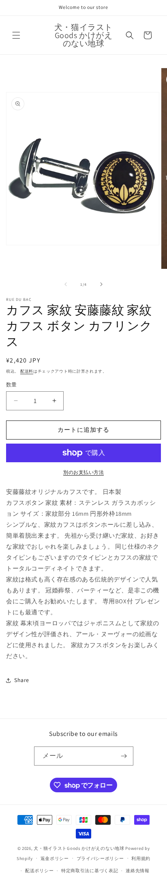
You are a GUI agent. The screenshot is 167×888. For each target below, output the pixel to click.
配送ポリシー (39, 870)
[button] (16, 35)
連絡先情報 (138, 870)
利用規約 (140, 858)
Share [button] (21, 680)
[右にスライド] (101, 284)
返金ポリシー (55, 858)
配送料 (26, 371)
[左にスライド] (66, 284)
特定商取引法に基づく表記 (89, 870)
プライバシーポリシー (100, 858)
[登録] (124, 756)
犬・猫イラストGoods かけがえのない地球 (79, 848)
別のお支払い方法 (83, 472)
